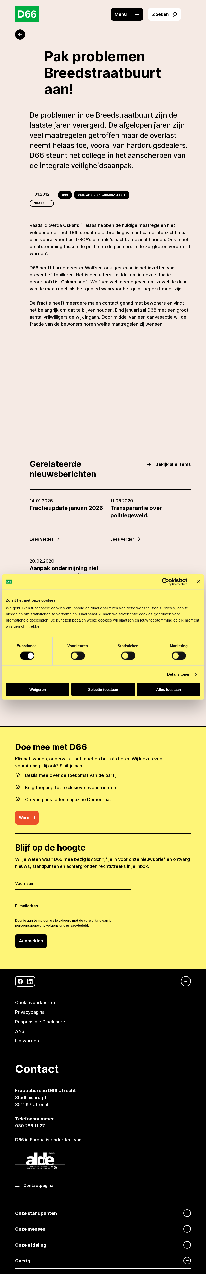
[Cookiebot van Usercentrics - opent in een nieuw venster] (165, 581)
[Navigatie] (183, 981)
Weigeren (37, 689)
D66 (65, 195)
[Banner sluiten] (198, 581)
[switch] (78, 655)
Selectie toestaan (103, 689)
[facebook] (20, 981)
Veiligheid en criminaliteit (102, 195)
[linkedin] (30, 981)
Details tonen (178, 674)
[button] (129, 14)
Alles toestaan (168, 689)
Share (39, 203)
